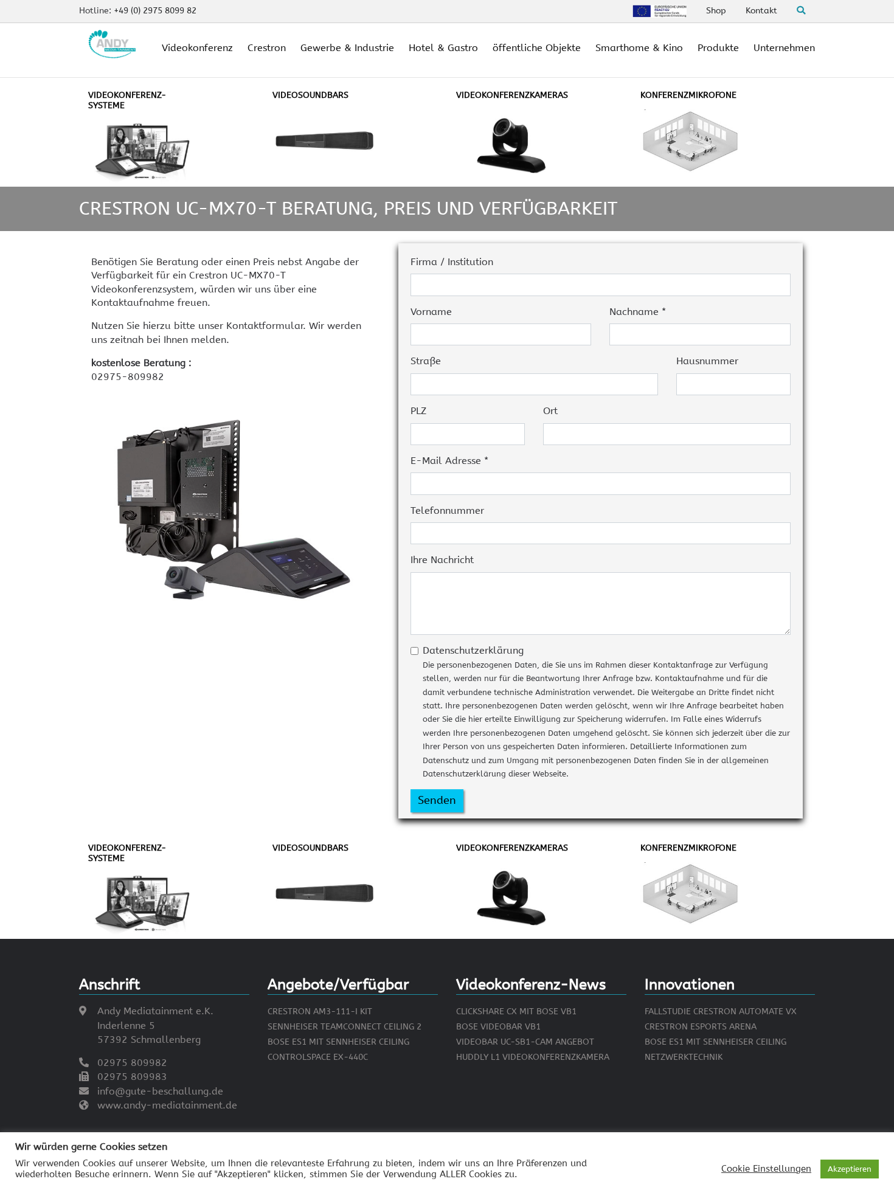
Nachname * (637, 311)
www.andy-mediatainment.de (167, 1105)
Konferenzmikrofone (688, 95)
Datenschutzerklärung (606, 711)
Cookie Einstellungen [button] (766, 1169)
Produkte (718, 48)
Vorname (431, 311)
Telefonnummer (447, 510)
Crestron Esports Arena (701, 1027)
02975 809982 (132, 1062)
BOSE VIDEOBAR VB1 (498, 1027)
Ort (550, 411)
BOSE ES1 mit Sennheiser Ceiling (338, 1042)
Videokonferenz (197, 48)
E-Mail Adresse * (449, 460)
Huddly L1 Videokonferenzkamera (532, 1057)
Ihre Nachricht (442, 560)
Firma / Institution (452, 262)
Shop (716, 10)
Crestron (267, 48)
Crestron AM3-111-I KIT (320, 1011)
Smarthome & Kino (639, 48)
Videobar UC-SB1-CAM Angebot (525, 1042)
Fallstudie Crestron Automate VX (721, 1011)
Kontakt (761, 10)
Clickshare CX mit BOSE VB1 (516, 1011)
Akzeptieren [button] (849, 1169)
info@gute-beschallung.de (160, 1091)
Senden (437, 800)
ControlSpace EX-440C (318, 1057)
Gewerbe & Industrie (347, 48)
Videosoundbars (310, 95)
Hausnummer (707, 361)
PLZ (418, 411)
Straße (426, 361)
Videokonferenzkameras (512, 95)
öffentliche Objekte (537, 48)
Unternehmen (784, 48)
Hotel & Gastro (443, 48)
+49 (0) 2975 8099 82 (155, 10)
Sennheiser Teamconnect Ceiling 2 (344, 1027)
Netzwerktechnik (683, 1057)
